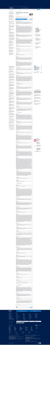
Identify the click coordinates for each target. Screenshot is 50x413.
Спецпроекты (36, 317)
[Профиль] (40, 8)
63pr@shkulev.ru (32, 336)
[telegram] (16, 322)
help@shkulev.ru (12, 339)
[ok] (19, 322)
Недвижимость (24, 318)
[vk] (18, 322)
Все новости (11, 11)
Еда (16, 317)
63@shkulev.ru (14, 338)
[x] (22, 322)
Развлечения (30, 317)
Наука (23, 317)
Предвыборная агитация (11, 318)
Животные (17, 318)
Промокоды (37, 138)
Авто (16, 313)
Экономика (36, 316)
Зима (23, 313)
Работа (29, 316)
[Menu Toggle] (9, 8)
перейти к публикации (19, 11)
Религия (30, 318)
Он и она (30, 313)
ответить (17, 24)
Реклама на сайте (10, 313)
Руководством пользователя (27, 337)
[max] (20, 322)
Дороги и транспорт (18, 316)
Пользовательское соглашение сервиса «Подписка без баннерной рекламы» (31, 341)
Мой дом (24, 316)
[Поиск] (38, 8)
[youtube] (23, 322)
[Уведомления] (39, 8)
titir (17, 38)
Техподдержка (10, 317)
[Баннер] (38, 9)
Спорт (35, 313)
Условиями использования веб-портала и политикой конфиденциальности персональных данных (32, 338)
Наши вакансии (10, 316)
